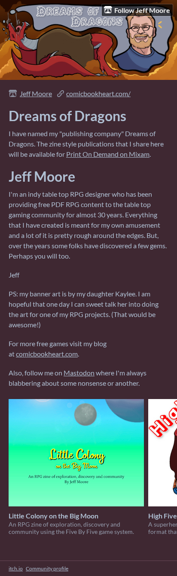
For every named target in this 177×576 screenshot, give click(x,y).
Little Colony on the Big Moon (53, 516)
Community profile (47, 568)
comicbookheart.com (47, 354)
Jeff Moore (36, 93)
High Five (162, 516)
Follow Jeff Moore (142, 10)
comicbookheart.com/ (98, 93)
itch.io (16, 568)
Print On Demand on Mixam (108, 154)
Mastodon (79, 373)
